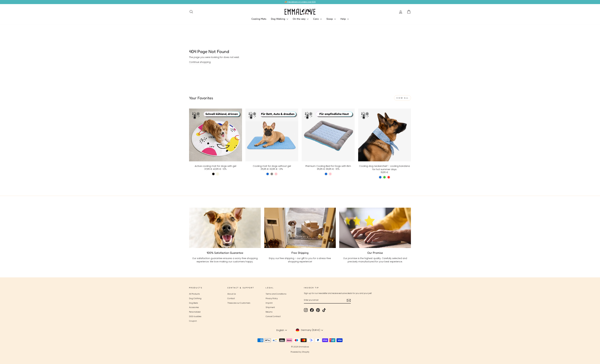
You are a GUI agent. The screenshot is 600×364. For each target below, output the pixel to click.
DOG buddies (195, 316)
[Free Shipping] (300, 228)
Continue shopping (200, 62)
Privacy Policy (272, 298)
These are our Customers (238, 303)
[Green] (384, 177)
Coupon (193, 321)
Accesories (194, 307)
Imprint (269, 303)
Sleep (329, 18)
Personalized (194, 312)
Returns (269, 312)
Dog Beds (193, 303)
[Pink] (276, 173)
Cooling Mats (258, 18)
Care (316, 18)
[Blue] (267, 173)
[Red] (388, 177)
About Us (231, 294)
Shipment (270, 307)
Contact (231, 298)
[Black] (213, 173)
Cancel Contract (273, 316)
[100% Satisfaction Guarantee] (225, 228)
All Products (194, 294)
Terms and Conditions (276, 294)
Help (343, 18)
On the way (299, 18)
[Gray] (271, 173)
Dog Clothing (195, 298)
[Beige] (217, 173)
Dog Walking (278, 18)
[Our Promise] (375, 228)
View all (402, 98)
